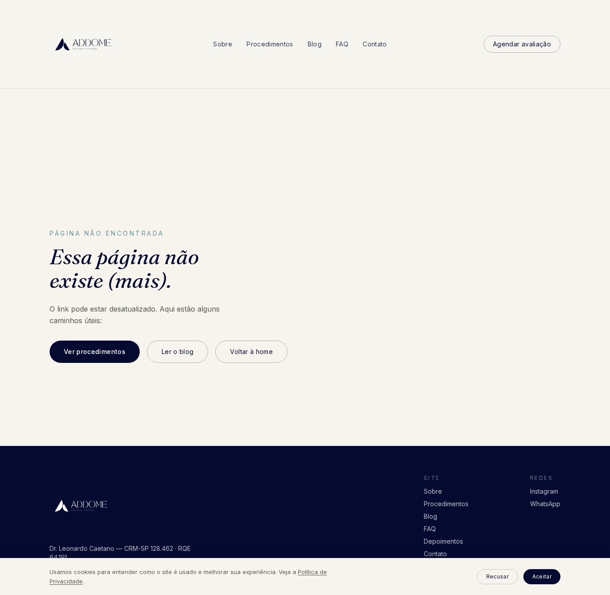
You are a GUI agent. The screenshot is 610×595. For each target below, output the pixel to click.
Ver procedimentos (94, 351)
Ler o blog (178, 351)
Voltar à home (251, 351)
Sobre (222, 44)
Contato (375, 44)
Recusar (497, 576)
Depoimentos (443, 541)
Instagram (544, 491)
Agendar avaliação (522, 44)
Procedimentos (270, 44)
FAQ (342, 44)
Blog (315, 44)
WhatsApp (545, 504)
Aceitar (542, 576)
